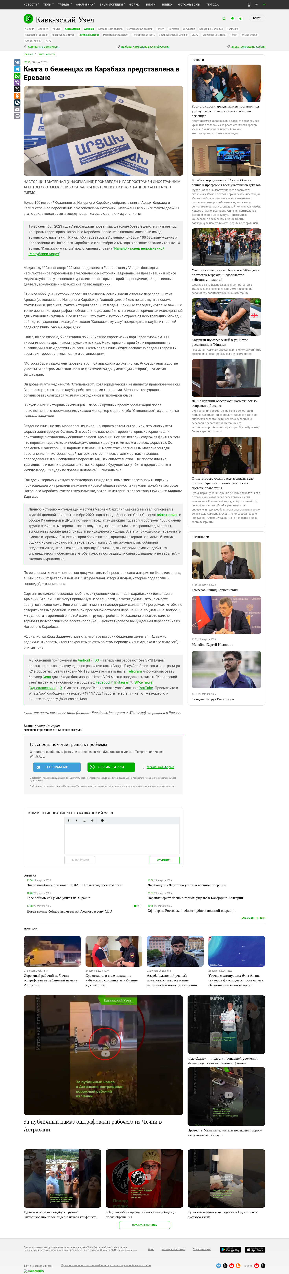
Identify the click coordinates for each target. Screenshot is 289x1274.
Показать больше (144, 1224)
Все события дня (253, 917)
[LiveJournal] (17, 102)
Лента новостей (46, 54)
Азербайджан (72, 29)
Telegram (134, 671)
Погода (212, 4)
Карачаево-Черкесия (36, 34)
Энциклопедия (111, 4)
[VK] (17, 62)
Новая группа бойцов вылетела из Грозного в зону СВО (69, 911)
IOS (96, 660)
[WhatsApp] (17, 76)
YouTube (146, 688)
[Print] (17, 116)
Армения (89, 29)
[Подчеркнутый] (84, 820)
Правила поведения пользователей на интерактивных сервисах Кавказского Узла (106, 1265)
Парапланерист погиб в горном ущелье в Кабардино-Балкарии (195, 897)
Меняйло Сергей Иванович (212, 644)
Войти (257, 18)
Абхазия (29, 29)
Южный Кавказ (33, 40)
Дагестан (174, 29)
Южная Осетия (250, 34)
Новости (30, 4)
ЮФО (48, 40)
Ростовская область (144, 34)
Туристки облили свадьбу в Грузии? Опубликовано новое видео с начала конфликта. (60, 1214)
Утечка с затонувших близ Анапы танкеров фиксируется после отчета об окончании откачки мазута (235, 980)
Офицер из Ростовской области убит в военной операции (192, 910)
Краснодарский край (63, 34)
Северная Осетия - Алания (173, 34)
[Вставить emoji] (102, 820)
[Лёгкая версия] (249, 4)
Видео (167, 4)
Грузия (160, 29)
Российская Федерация (115, 34)
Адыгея (57, 29)
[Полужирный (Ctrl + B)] (69, 820)
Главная (28, 54)
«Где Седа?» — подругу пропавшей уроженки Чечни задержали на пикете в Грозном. (223, 1060)
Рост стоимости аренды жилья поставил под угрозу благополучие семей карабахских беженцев (225, 111)
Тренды (64, 4)
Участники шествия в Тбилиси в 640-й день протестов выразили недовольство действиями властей (225, 275)
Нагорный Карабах (89, 34)
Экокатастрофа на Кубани (248, 46)
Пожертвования (202, 1249)
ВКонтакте (143, 682)
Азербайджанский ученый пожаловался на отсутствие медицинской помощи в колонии (172, 980)
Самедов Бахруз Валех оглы (213, 699)
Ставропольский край (214, 34)
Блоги (151, 4)
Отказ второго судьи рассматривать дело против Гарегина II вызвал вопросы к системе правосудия (223, 483)
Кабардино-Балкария (211, 29)
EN (264, 4)
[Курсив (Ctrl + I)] (76, 820)
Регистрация (80, 859)
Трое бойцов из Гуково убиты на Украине (58, 897)
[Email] (17, 109)
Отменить (164, 860)
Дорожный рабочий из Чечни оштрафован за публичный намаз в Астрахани (50, 980)
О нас (151, 1249)
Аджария (43, 29)
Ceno (47, 677)
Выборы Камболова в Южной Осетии (145, 46)
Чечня (234, 34)
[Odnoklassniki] (17, 96)
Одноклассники (42, 688)
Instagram (122, 682)
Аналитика (84, 4)
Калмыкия (232, 29)
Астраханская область (110, 29)
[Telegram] (17, 69)
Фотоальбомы (189, 4)
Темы (47, 4)
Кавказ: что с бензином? (43, 46)
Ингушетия (189, 29)
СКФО (195, 34)
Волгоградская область (140, 29)
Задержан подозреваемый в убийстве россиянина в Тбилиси (220, 342)
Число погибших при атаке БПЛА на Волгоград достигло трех (74, 884)
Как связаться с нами (173, 1249)
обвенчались (167, 515)
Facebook (103, 682)
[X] (17, 89)
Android (84, 660)
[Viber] (17, 82)
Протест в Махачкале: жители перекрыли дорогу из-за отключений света (225, 1132)
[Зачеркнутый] (92, 820)
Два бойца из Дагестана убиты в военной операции (187, 884)
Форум (134, 4)
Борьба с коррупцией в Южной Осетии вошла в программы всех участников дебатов (226, 182)
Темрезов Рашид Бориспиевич (215, 589)
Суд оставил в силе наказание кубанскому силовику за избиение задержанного (112, 980)
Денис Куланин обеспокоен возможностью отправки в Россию (224, 403)
